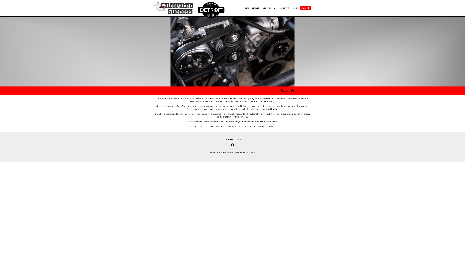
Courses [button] (255, 8)
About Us (267, 8)
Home (247, 8)
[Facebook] (232, 145)
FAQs (275, 8)
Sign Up (305, 8)
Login (294, 8)
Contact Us (285, 8)
